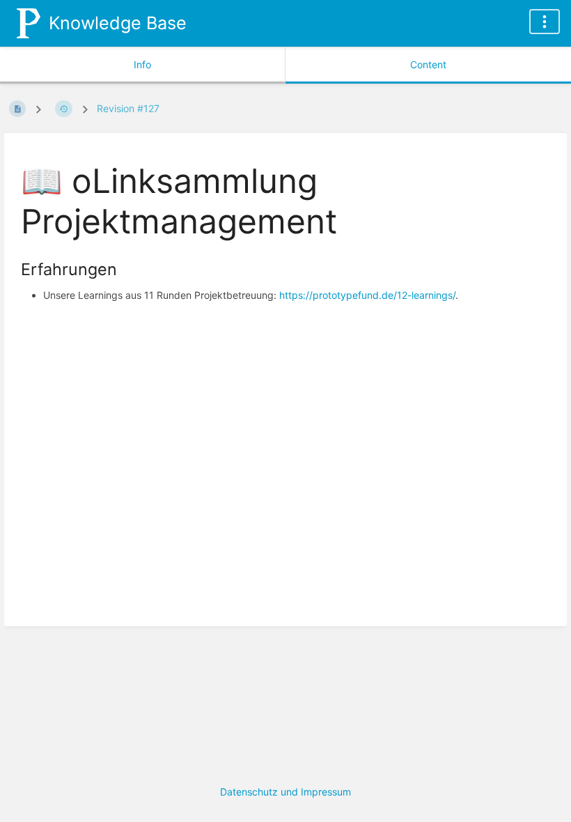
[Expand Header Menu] (544, 21)
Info (142, 64)
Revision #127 (128, 108)
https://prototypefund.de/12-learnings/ (367, 295)
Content (428, 64)
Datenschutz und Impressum (285, 792)
